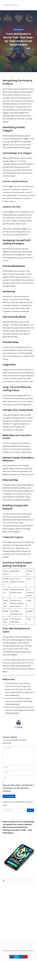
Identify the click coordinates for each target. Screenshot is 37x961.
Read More (15, 704)
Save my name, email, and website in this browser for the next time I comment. (18, 788)
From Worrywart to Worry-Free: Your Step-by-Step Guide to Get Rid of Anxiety (18, 39)
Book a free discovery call (21, 666)
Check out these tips (21, 311)
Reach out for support (11, 532)
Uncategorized (18, 29)
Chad (18, 727)
